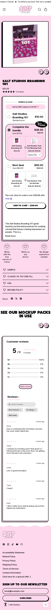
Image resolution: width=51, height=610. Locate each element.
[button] (39, 9)
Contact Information (11, 572)
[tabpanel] (25, 457)
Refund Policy (8, 556)
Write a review (25, 387)
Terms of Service (10, 568)
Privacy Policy (9, 560)
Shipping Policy (9, 564)
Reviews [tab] (13, 396)
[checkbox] (13, 415)
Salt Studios (15, 605)
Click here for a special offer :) (16, 576)
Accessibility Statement (13, 552)
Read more (10, 236)
